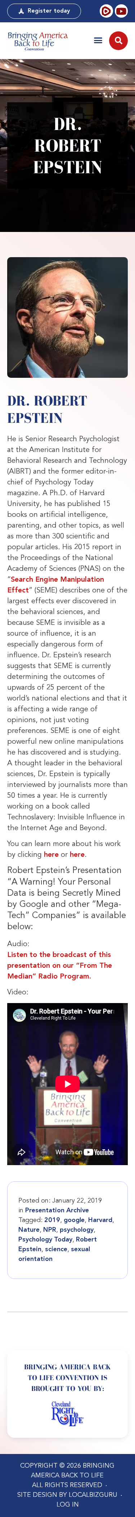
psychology (77, 1230)
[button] (98, 40)
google (74, 1220)
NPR (49, 1230)
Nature (29, 1230)
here (51, 855)
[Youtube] (121, 10)
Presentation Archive (57, 1210)
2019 (52, 1220)
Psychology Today (45, 1239)
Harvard (100, 1220)
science (56, 1249)
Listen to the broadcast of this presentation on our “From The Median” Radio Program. (59, 966)
